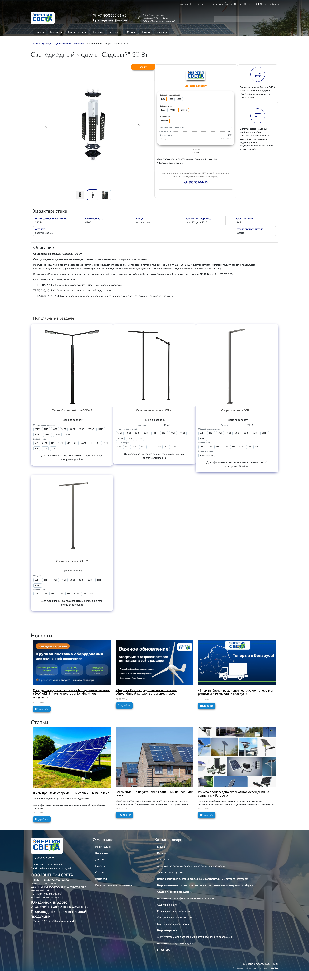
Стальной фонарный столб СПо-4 (72, 410)
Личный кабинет (269, 4)
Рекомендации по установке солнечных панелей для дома (154, 793)
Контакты (182, 4)
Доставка (198, 4)
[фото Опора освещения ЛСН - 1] (237, 365)
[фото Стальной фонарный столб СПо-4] (72, 365)
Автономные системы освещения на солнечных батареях (191, 866)
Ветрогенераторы (167, 930)
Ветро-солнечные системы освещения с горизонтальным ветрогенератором (202, 879)
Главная (161, 847)
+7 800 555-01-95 (239, 4)
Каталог (162, 853)
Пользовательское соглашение (113, 885)
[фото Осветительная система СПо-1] (154, 365)
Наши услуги (103, 847)
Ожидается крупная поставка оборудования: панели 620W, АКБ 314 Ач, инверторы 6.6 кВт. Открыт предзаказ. (71, 693)
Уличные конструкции (170, 872)
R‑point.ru (273, 968)
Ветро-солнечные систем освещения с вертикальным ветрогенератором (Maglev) (205, 885)
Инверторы (164, 949)
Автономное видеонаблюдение (175, 943)
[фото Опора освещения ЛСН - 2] (72, 516)
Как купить (101, 853)
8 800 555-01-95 (197, 182)
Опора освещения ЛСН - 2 (72, 561)
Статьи (99, 872)
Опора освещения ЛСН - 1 (237, 410)
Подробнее (41, 709)
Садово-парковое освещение (174, 892)
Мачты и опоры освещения (173, 924)
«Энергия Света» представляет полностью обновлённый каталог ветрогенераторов (146, 692)
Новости (100, 866)
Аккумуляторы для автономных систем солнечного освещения (194, 937)
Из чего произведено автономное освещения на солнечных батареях (233, 793)
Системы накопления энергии (174, 917)
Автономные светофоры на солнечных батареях (185, 898)
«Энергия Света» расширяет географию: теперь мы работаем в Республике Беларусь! (235, 692)
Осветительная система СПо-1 (154, 410)
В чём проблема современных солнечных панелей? (71, 793)
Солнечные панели (168, 904)
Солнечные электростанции (173, 911)
